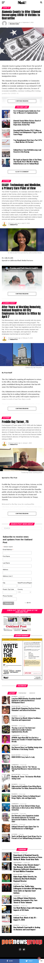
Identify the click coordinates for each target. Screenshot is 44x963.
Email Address (8, 550)
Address (5, 569)
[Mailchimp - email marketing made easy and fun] (27, 603)
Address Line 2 (7, 576)
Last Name (6, 563)
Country (20, 589)
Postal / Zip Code (8, 589)
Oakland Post (13, 224)
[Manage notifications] (39, 958)
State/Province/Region (24, 583)
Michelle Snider (14, 24)
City (4, 583)
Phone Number (8, 596)
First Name (6, 556)
